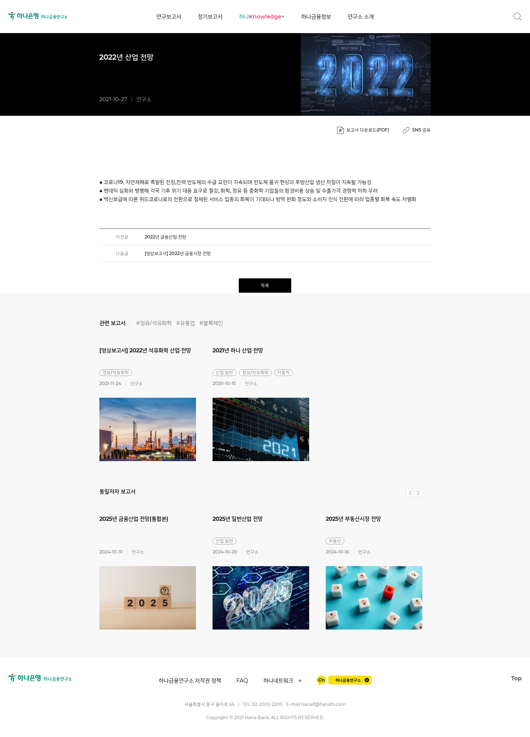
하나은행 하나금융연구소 (38, 16)
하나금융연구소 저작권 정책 (190, 680)
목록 (265, 285)
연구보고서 (168, 16)
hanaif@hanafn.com (323, 704)
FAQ (242, 680)
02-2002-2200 (267, 704)
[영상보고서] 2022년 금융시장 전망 (178, 253)
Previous (410, 493)
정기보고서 (210, 16)
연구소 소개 (361, 16)
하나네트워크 (278, 680)
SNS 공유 (421, 130)
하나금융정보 (316, 16)
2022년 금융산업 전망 (165, 237)
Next (418, 493)
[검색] (517, 16)
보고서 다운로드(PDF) (367, 130)
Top (516, 678)
